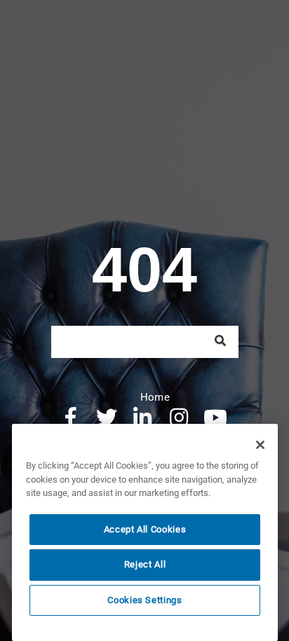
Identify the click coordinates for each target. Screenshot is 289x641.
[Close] (260, 444)
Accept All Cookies (145, 529)
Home (155, 397)
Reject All (145, 564)
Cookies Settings (144, 600)
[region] (145, 532)
